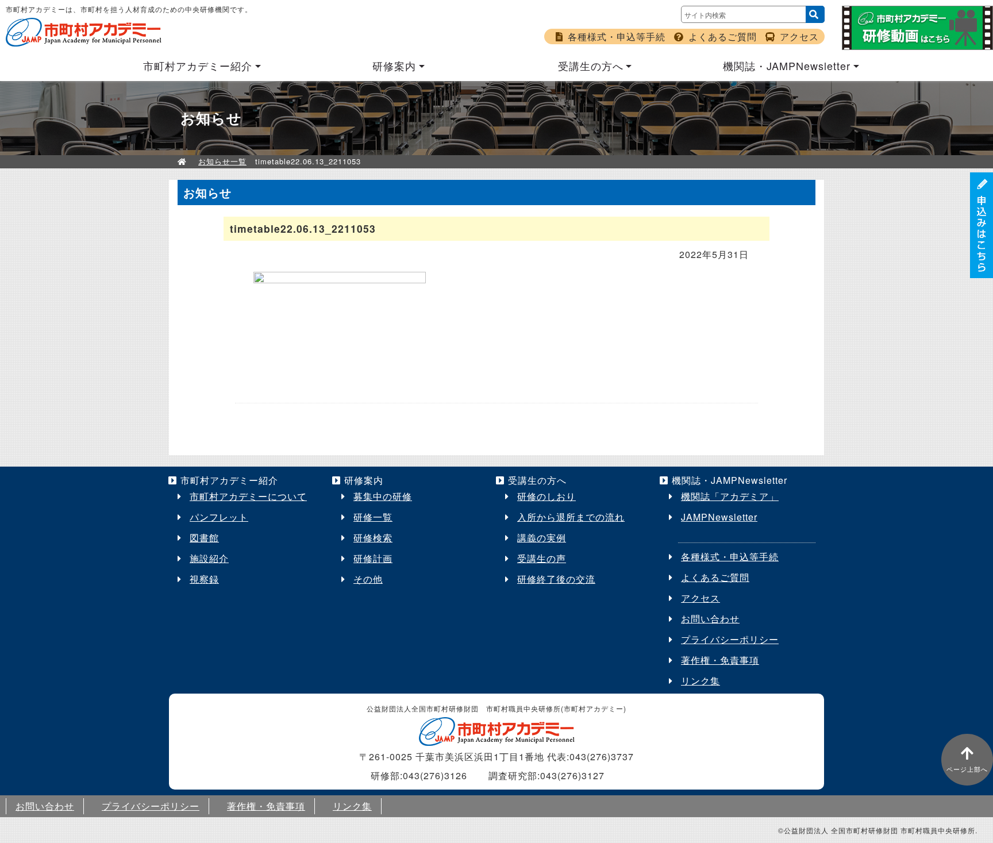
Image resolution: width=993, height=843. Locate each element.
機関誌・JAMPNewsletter (786, 65)
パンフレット (219, 516)
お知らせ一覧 (222, 161)
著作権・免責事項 (720, 660)
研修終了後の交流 (556, 579)
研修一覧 (372, 516)
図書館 (204, 537)
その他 (368, 579)
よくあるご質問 (722, 36)
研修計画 (372, 558)
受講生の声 (541, 558)
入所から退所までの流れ (571, 516)
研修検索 (372, 537)
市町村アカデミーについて (248, 496)
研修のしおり (546, 496)
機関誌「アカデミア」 (730, 496)
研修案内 (394, 65)
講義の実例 (541, 537)
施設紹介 (209, 558)
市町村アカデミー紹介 (197, 65)
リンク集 (700, 680)
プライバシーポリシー (730, 639)
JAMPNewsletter (719, 516)
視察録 (204, 579)
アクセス (799, 36)
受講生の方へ (590, 65)
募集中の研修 (382, 496)
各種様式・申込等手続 (616, 36)
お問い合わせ (710, 618)
